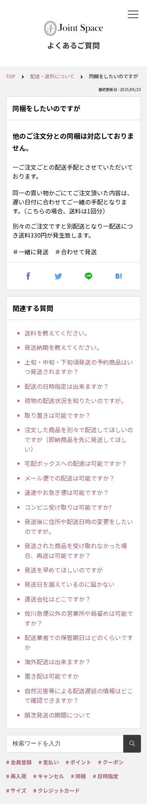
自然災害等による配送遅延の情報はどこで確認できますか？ (78, 695)
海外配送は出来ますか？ (57, 661)
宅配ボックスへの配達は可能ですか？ (75, 463)
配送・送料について (52, 76)
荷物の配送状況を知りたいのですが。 (75, 400)
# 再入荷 (16, 776)
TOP (10, 76)
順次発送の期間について (57, 714)
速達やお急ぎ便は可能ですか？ (66, 492)
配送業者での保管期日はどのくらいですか (78, 642)
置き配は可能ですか (51, 675)
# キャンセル (48, 776)
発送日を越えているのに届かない (69, 584)
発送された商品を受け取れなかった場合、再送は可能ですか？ (75, 550)
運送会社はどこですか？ (57, 598)
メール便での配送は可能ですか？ (69, 477)
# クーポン (111, 762)
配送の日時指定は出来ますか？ (66, 386)
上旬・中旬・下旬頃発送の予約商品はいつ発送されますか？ (78, 366)
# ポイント (78, 762)
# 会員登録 (19, 762)
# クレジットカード (56, 790)
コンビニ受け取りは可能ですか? (68, 507)
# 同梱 (78, 776)
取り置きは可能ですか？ (57, 415)
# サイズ (16, 790)
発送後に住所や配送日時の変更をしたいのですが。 (78, 526)
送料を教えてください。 (57, 332)
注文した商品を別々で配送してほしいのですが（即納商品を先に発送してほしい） (78, 439)
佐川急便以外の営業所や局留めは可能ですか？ (78, 618)
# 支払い (48, 762)
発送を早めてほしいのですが (63, 569)
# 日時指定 (105, 776)
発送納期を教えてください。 (63, 347)
